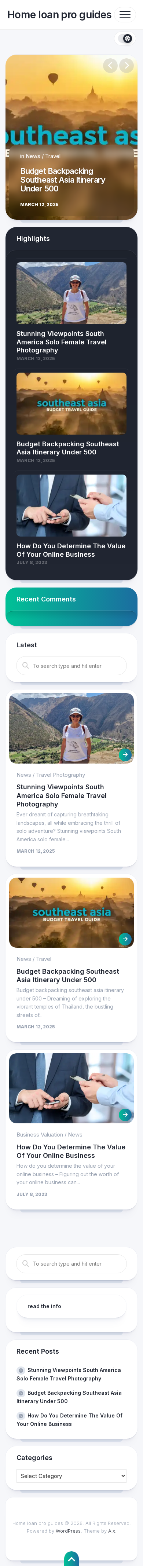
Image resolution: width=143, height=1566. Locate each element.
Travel (52, 156)
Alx (111, 1531)
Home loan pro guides (59, 14)
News (33, 156)
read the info (44, 1306)
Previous (110, 65)
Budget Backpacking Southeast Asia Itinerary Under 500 (62, 180)
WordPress (68, 1531)
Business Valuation (39, 1134)
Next (126, 65)
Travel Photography (60, 774)
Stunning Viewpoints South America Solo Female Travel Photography (61, 795)
